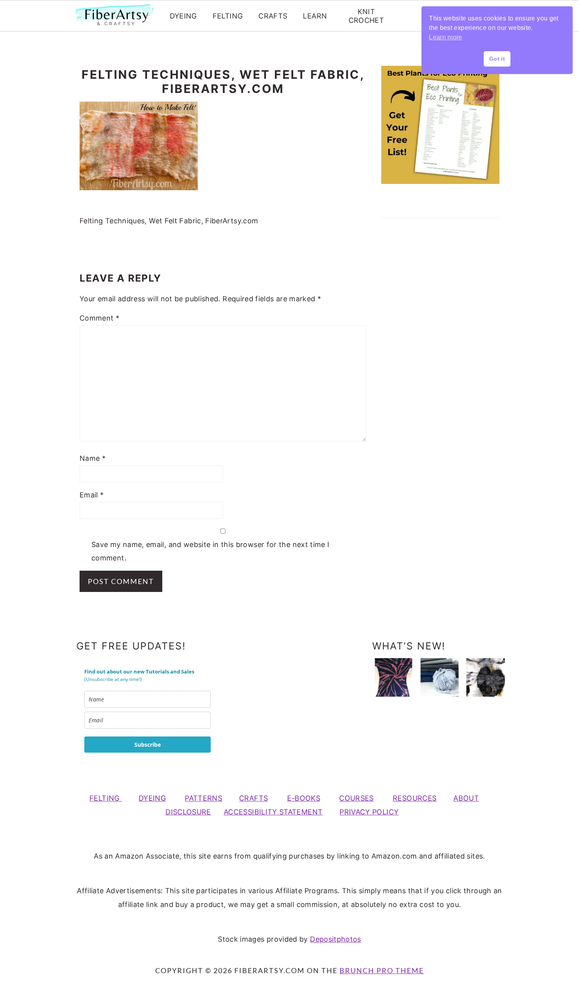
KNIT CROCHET (366, 15)
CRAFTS (272, 16)
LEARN (315, 16)
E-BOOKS (304, 798)
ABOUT (466, 798)
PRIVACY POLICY (369, 812)
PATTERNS (203, 798)
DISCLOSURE (188, 812)
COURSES (356, 798)
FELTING (228, 16)
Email (92, 495)
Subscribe (147, 744)
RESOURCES (414, 798)
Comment (99, 318)
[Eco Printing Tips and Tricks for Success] (485, 677)
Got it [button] (497, 59)
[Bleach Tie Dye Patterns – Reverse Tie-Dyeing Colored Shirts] (393, 677)
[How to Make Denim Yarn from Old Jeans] (439, 677)
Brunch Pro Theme (382, 970)
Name (93, 458)
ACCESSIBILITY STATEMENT (273, 812)
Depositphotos (335, 939)
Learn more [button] (445, 37)
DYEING (183, 16)
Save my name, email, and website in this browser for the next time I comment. (210, 551)
